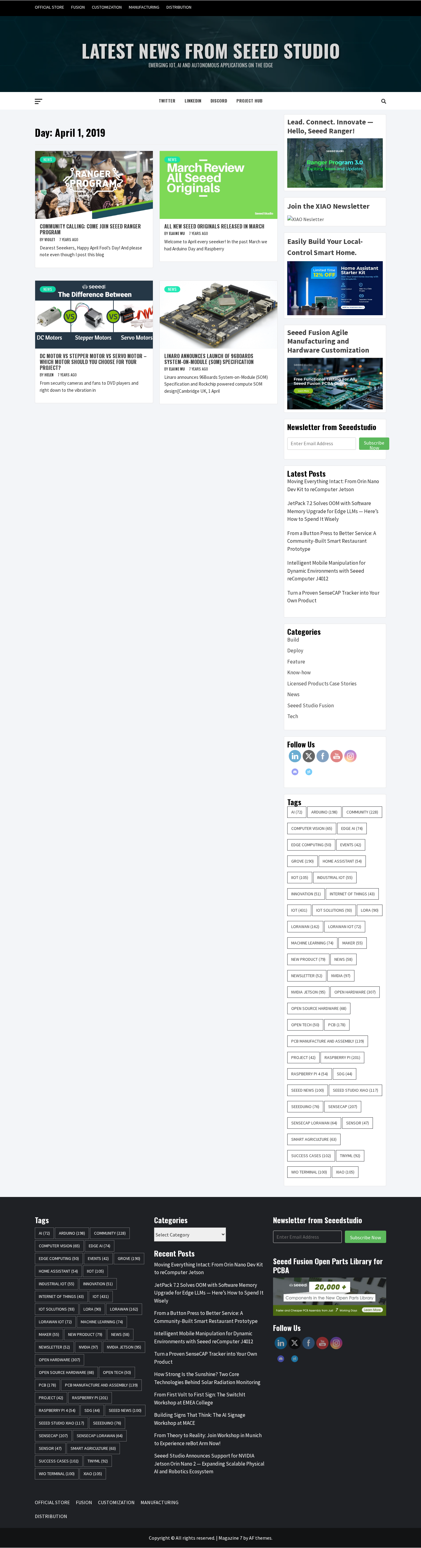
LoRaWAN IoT (344, 926)
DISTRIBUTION (178, 7)
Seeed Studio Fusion (310, 705)
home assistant (342, 861)
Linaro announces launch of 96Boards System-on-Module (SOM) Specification (209, 359)
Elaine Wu (177, 233)
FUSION (78, 7)
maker (352, 943)
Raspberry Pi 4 (309, 1074)
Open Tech (305, 1024)
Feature (296, 661)
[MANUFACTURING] (369, 7)
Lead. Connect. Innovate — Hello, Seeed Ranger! (330, 126)
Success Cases (311, 1155)
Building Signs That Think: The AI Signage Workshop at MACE (199, 1419)
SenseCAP (342, 1106)
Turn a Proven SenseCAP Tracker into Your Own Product (333, 596)
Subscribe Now (374, 445)
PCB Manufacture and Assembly (327, 1041)
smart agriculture (314, 1139)
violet (50, 239)
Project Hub (249, 100)
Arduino (324, 812)
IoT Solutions (334, 910)
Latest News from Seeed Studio (210, 50)
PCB (336, 1024)
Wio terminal (309, 1172)
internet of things (352, 894)
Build (293, 639)
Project (303, 1057)
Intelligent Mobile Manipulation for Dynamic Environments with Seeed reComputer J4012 (326, 570)
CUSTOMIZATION (107, 7)
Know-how (299, 672)
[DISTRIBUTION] (380, 7)
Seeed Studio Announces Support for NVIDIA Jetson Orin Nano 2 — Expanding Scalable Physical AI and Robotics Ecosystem (209, 1463)
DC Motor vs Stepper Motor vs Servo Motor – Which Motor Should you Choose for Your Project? (93, 361)
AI (296, 812)
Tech (292, 716)
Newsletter (306, 975)
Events (350, 844)
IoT (299, 910)
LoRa (369, 910)
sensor (357, 1123)
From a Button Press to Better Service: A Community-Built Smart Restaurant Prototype (331, 541)
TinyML (350, 1155)
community (362, 812)
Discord (219, 100)
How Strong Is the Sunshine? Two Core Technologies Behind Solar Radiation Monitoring (207, 1378)
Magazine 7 (230, 1538)
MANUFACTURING (144, 7)
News (47, 159)
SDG (344, 1074)
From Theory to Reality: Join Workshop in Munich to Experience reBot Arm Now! (208, 1439)
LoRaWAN (305, 926)
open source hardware (318, 1008)
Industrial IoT (335, 877)
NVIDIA (340, 975)
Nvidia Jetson (308, 992)
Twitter (167, 100)
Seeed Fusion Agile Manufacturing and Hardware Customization (328, 341)
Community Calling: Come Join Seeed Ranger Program (90, 229)
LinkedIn (193, 100)
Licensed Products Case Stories (322, 683)
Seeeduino (305, 1106)
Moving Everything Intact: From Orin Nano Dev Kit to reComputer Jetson (333, 485)
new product (308, 959)
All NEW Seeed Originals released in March (214, 226)
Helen (49, 374)
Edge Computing (311, 844)
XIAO (345, 1172)
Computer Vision (311, 828)
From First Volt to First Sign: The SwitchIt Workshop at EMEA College (199, 1398)
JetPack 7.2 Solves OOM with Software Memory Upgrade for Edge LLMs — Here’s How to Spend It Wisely (332, 511)
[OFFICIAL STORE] (334, 7)
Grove (302, 861)
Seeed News (307, 1090)
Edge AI (352, 828)
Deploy (295, 650)
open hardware (355, 992)
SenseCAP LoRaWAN (314, 1123)
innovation (306, 894)
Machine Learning (312, 943)
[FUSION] (345, 7)
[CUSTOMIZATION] (357, 7)
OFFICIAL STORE (49, 7)
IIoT (299, 877)
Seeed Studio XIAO (355, 1090)
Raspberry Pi (342, 1057)
